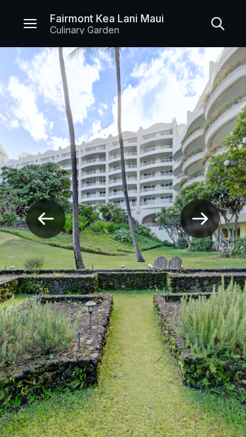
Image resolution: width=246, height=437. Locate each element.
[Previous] (46, 218)
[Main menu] (30, 23)
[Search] (217, 23)
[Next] (200, 218)
